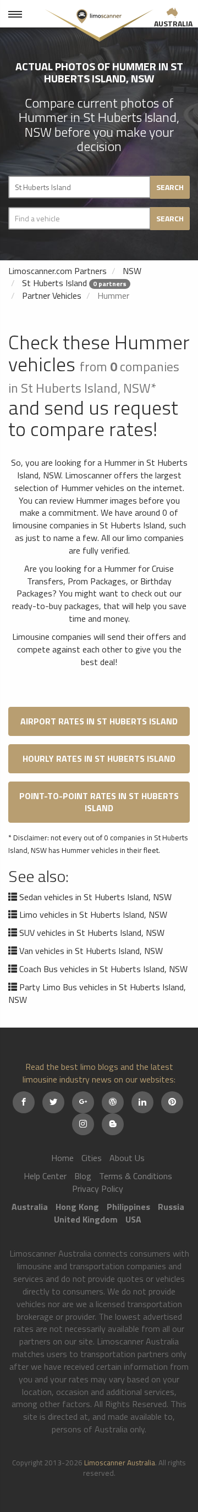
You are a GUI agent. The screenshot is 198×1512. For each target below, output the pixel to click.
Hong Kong (77, 1206)
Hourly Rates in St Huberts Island (99, 758)
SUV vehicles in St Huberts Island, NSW (91, 932)
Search (170, 187)
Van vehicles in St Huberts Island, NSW (91, 950)
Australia (173, 23)
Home (62, 1157)
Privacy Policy (97, 1188)
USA (133, 1219)
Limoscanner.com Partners (57, 270)
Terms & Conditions (135, 1175)
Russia (171, 1206)
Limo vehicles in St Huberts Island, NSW (93, 914)
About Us (127, 1157)
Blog (82, 1175)
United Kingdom (86, 1219)
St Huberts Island (54, 282)
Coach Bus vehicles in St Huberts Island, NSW (103, 968)
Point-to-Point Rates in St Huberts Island (99, 801)
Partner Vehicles (51, 295)
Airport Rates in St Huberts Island (99, 721)
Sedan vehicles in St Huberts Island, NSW (95, 896)
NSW (132, 270)
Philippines (128, 1206)
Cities (91, 1157)
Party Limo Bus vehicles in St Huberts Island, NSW (97, 993)
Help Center (45, 1175)
